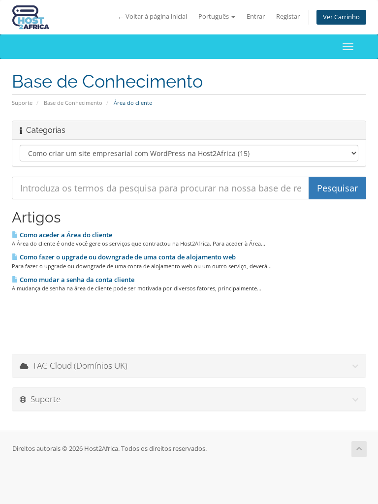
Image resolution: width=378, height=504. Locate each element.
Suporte (22, 102)
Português (214, 16)
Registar (288, 16)
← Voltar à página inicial (152, 16)
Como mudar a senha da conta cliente (76, 279)
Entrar (256, 16)
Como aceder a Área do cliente (65, 234)
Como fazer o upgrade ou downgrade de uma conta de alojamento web (127, 256)
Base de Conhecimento (73, 102)
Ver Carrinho (341, 17)
